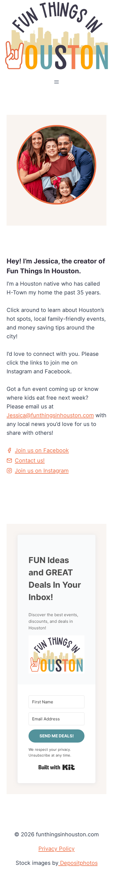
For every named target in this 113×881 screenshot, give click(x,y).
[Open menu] (57, 82)
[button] (56, 654)
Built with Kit (56, 767)
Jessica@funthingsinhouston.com (50, 415)
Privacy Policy (56, 848)
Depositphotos (78, 863)
